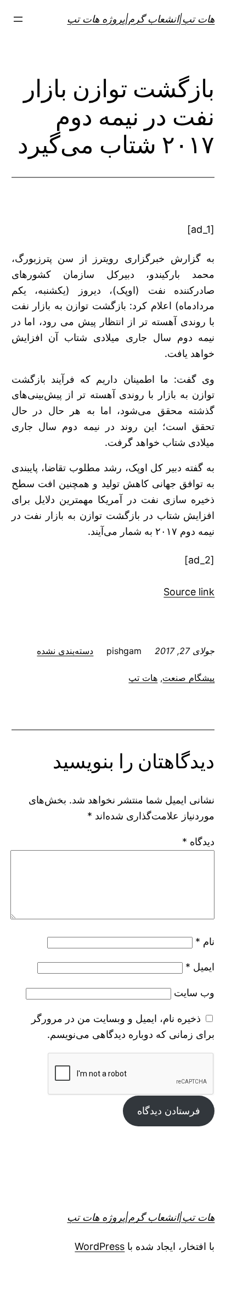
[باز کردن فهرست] (18, 19)
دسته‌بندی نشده (65, 650)
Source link (188, 591)
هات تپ (142, 677)
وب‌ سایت (194, 992)
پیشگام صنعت (188, 677)
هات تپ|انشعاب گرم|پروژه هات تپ (140, 19)
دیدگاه (198, 841)
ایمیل (199, 967)
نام (204, 941)
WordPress (100, 1246)
